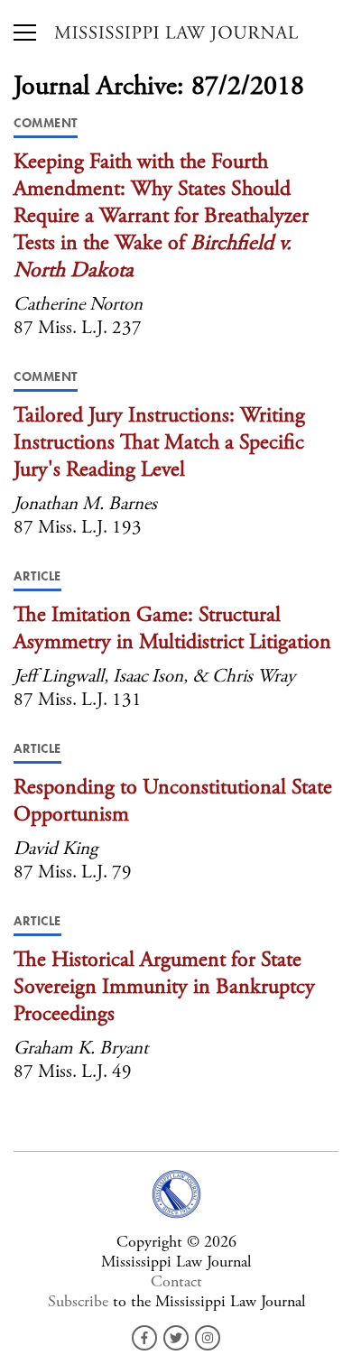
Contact (176, 1281)
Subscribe (78, 1301)
